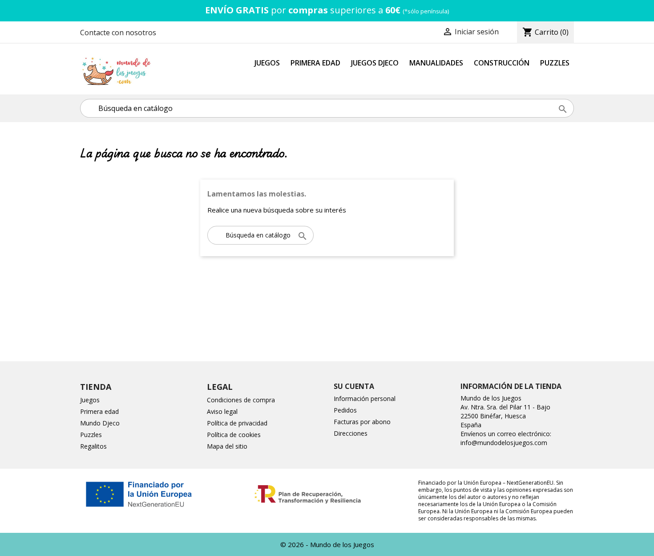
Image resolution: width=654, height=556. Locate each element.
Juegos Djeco (375, 63)
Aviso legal (222, 411)
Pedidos (345, 410)
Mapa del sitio (227, 446)
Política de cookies (234, 434)
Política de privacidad (237, 423)
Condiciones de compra (241, 400)
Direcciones (350, 433)
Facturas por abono (362, 421)
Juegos (267, 63)
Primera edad (99, 411)
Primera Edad (315, 63)
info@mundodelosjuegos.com (503, 442)
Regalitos (93, 446)
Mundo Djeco (100, 423)
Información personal (365, 398)
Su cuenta (354, 386)
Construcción (501, 63)
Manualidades (436, 63)
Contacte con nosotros (118, 32)
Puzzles (554, 63)
